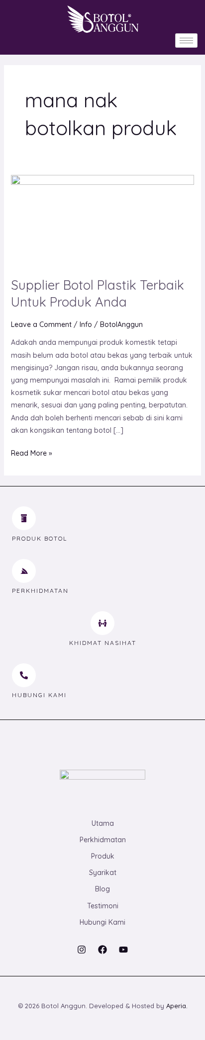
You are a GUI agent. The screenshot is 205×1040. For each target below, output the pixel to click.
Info (86, 324)
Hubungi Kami (102, 922)
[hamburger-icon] (186, 40)
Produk (102, 856)
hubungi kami (39, 695)
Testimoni (102, 905)
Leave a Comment (41, 324)
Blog (102, 888)
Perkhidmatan (103, 839)
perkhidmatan (40, 590)
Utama (103, 823)
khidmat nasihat (102, 642)
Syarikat (102, 872)
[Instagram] (81, 949)
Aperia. (177, 1006)
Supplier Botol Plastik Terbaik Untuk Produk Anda (97, 293)
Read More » (31, 452)
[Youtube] (123, 949)
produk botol (39, 538)
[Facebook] (102, 949)
